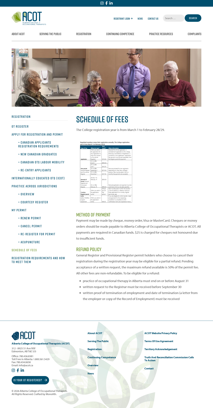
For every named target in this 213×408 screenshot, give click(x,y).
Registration (83, 34)
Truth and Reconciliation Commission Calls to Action (169, 359)
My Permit (19, 210)
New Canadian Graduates (39, 154)
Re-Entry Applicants (36, 170)
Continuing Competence (120, 34)
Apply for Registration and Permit (37, 134)
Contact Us (153, 18)
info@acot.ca (26, 365)
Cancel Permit (31, 226)
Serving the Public (50, 34)
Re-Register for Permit (38, 234)
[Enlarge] (131, 144)
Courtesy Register (34, 202)
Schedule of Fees (24, 250)
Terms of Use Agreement (158, 341)
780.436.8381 (26, 356)
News (140, 18)
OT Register (20, 126)
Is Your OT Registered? (28, 380)
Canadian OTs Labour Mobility (43, 162)
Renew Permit (31, 218)
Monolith (51, 394)
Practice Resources (161, 34)
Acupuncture (30, 242)
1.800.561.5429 (41, 359)
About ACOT (18, 34)
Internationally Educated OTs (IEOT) (38, 178)
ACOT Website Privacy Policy (160, 333)
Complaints (194, 34)
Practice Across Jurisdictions (34, 186)
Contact (149, 368)
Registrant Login (122, 18)
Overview (27, 194)
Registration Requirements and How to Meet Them (38, 260)
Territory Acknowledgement (160, 349)
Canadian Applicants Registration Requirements (38, 144)
